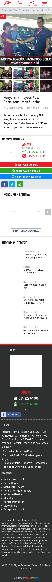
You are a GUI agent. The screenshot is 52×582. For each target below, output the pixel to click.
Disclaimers (10, 505)
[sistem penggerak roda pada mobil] (12, 332)
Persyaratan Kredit (14, 509)
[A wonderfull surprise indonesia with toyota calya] (12, 317)
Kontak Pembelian (14, 501)
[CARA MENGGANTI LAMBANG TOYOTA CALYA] (12, 301)
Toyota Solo (33, 107)
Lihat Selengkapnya (26, 231)
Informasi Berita (13, 494)
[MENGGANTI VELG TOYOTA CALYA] (12, 271)
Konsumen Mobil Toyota (17, 490)
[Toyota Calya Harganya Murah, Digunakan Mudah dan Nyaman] (12, 256)
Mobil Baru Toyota (14, 486)
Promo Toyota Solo (14, 479)
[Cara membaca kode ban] (12, 286)
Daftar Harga (11, 483)
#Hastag (9, 498)
